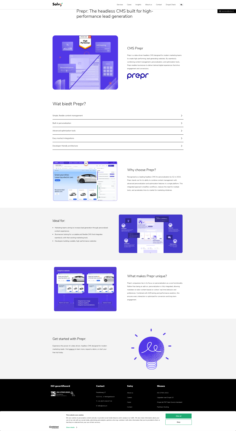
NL (181, 5)
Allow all (178, 416)
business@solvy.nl (228, 11)
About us (148, 5)
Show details (70, 427)
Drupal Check (171, 5)
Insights (138, 5)
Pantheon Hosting (163, 407)
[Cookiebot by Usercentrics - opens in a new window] (54, 427)
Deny (178, 422)
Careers (129, 397)
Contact (159, 5)
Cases (129, 5)
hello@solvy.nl (102, 406)
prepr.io (71, 349)
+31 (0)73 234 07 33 (105, 401)
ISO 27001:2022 (163, 393)
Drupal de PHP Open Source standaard (169, 402)
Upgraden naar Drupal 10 (165, 397)
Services (120, 5)
